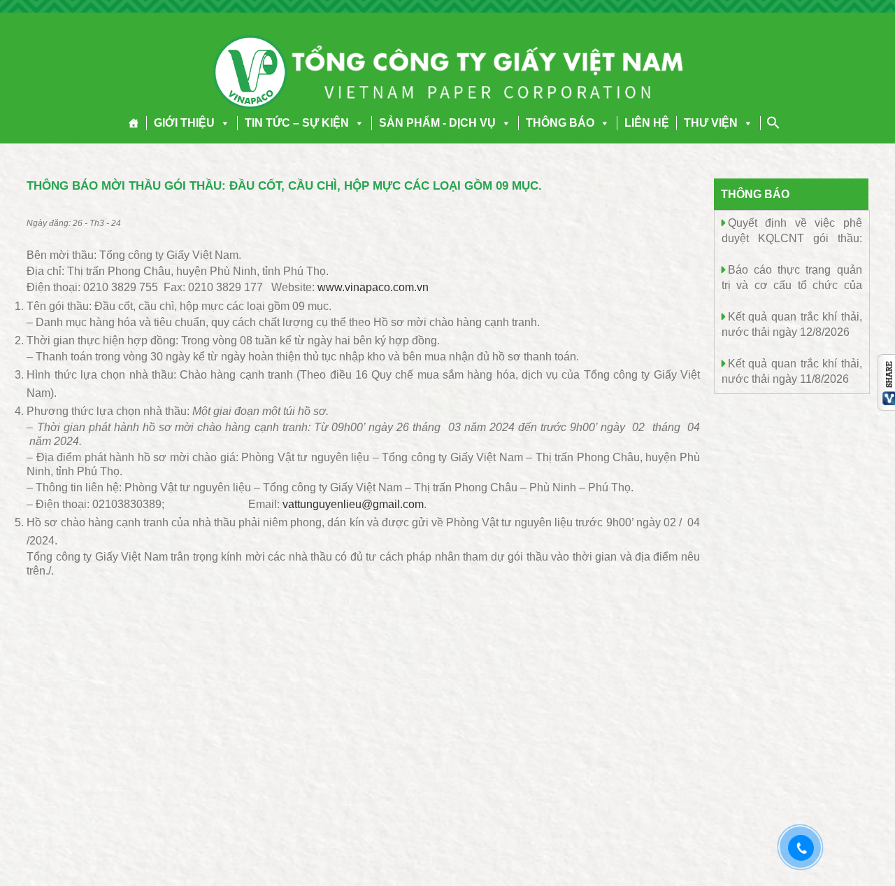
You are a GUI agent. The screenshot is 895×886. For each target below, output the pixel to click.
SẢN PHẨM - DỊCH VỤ (437, 123)
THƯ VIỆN (711, 123)
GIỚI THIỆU (184, 123)
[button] (222, 123)
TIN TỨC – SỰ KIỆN (297, 123)
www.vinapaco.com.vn (373, 287)
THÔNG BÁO (560, 123)
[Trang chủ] (134, 123)
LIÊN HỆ (646, 123)
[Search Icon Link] (773, 122)
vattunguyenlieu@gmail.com (353, 504)
